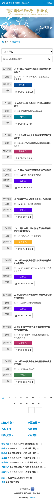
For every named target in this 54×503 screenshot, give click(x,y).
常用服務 (32, 428)
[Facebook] (32, 489)
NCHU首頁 (6, 3)
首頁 (6, 42)
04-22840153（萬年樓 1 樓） (23, 471)
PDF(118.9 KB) (25, 158)
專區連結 (32, 422)
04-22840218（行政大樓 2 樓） (24, 462)
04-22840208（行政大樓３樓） (25, 444)
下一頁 (31, 410)
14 (39, 403)
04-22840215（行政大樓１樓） (22, 453)
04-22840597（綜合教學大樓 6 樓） (27, 467)
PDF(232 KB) (24, 315)
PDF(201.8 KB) (25, 187)
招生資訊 (6, 435)
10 (15, 403)
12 (27, 403)
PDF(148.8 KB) (25, 249)
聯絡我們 (25, 3)
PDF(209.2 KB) (25, 382)
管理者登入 (25, 489)
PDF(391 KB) (24, 350)
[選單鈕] (47, 3)
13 (33, 403)
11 (21, 403)
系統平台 (6, 428)
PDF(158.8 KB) (25, 283)
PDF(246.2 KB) (25, 91)
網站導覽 (16, 3)
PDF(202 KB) (24, 217)
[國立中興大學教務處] (27, 12)
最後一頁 (39, 410)
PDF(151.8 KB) (25, 123)
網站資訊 (32, 435)
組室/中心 (7, 422)
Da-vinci (32, 497)
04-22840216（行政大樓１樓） (22, 458)
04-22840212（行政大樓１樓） (22, 448)
